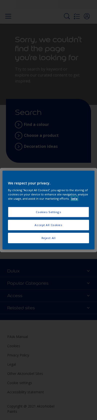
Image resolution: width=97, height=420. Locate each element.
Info (74, 198)
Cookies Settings (48, 212)
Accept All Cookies (48, 225)
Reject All (49, 238)
